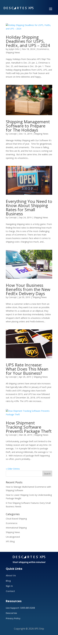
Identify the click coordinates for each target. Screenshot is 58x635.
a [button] (50, 9)
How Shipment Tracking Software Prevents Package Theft (29, 427)
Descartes (11, 613)
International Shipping (16, 527)
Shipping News (13, 52)
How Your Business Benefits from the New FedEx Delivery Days (28, 289)
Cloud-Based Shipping (16, 518)
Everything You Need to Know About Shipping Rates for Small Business (29, 207)
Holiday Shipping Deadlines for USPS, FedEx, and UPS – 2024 (28, 41)
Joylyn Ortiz (14, 49)
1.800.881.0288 (27, 607)
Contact (10, 591)
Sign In (9, 586)
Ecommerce (43, 49)
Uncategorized (13, 536)
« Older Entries (13, 468)
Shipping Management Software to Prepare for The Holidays (28, 126)
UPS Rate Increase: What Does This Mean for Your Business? (27, 369)
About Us (11, 575)
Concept (13, 133)
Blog (8, 580)
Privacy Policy (13, 618)
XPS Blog (10, 541)
